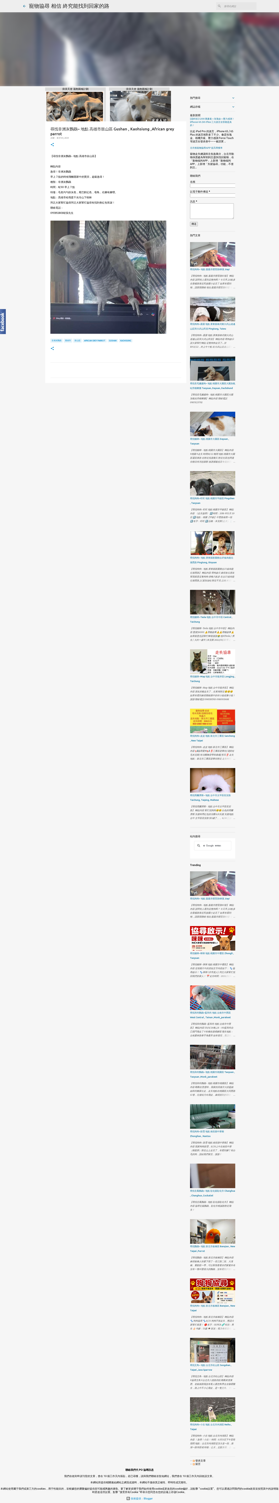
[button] (52, 145)
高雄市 (68, 340)
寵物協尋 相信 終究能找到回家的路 (69, 6)
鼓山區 (77, 340)
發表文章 (200, 1460)
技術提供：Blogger (141, 1498)
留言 (198, 1463)
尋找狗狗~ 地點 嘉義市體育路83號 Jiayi (210, 269)
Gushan (113, 341)
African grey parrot (94, 341)
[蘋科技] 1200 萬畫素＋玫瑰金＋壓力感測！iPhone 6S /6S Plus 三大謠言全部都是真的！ (212, 122)
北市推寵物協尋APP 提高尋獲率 (206, 147)
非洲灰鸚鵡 (56, 340)
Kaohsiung (125, 341)
